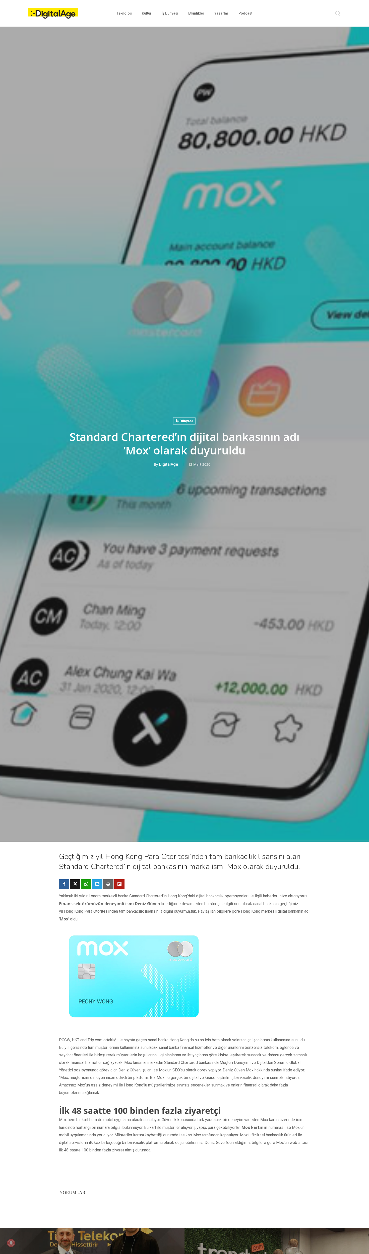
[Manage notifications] (11, 1243)
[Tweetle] (75, 884)
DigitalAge (168, 464)
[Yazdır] (108, 884)
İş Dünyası (184, 421)
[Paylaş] (64, 884)
